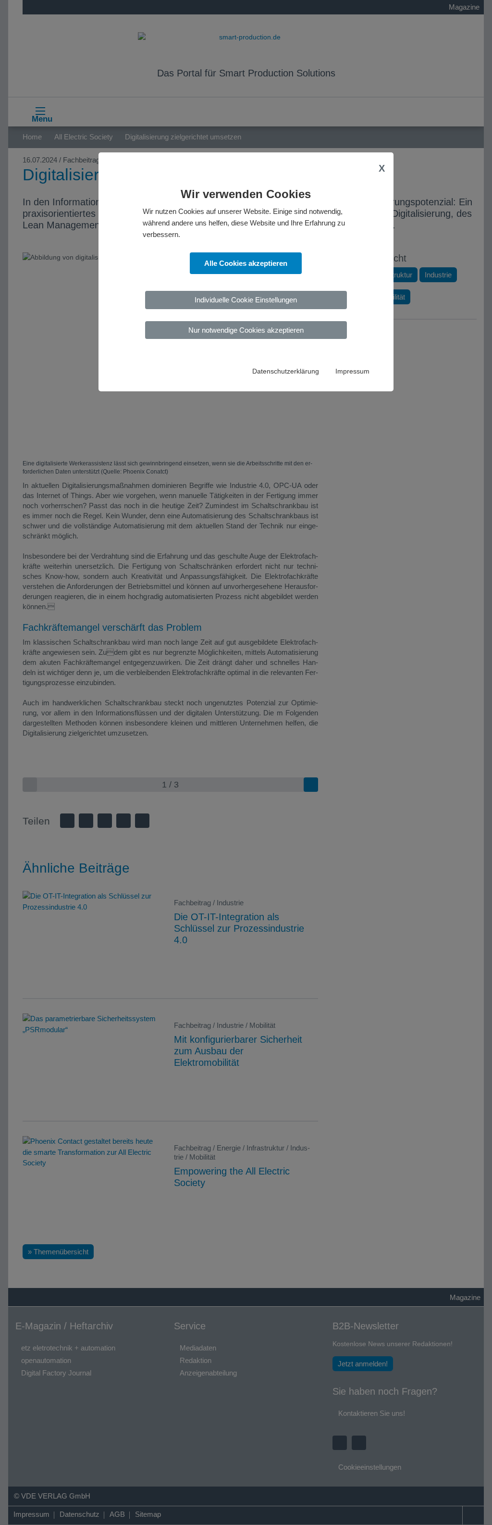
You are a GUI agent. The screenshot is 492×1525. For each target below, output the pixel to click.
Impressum (352, 371)
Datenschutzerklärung (285, 371)
